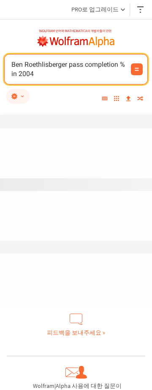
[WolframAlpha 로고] (76, 41)
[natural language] (18, 96)
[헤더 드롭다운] (141, 9)
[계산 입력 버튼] (137, 69)
